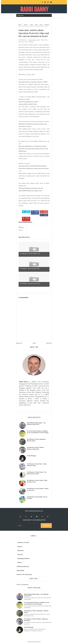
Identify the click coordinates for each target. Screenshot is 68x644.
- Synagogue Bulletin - (23, 558)
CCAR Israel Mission (23, 566)
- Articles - (20, 546)
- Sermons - (20, 554)
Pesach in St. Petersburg (24, 574)
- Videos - (19, 562)
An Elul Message (31, 455)
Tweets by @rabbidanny (22, 584)
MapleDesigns (37, 641)
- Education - (21, 550)
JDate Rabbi (20, 570)
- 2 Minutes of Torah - (23, 542)
